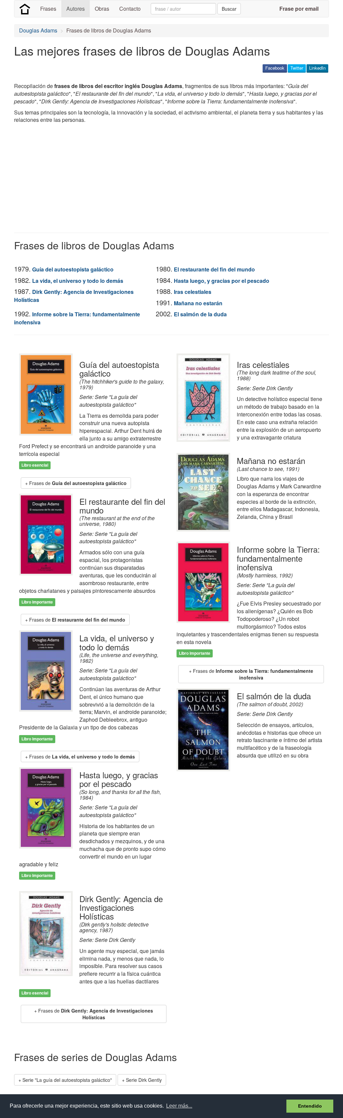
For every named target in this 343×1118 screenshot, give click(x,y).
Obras (102, 8)
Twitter (296, 68)
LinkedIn (317, 68)
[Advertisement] (136, 179)
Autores (75, 8)
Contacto (130, 8)
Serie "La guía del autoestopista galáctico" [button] (67, 1079)
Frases (48, 8)
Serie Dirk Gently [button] (144, 1079)
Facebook (274, 68)
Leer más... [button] (179, 1106)
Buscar (229, 8)
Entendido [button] (310, 1106)
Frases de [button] (78, 483)
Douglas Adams (38, 30)
